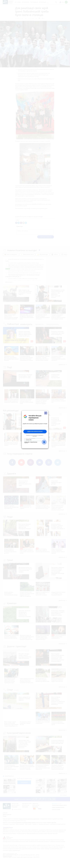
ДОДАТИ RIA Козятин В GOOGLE (35, 431)
